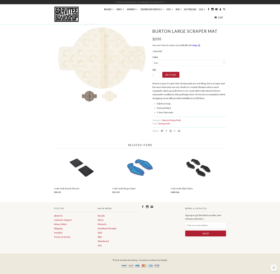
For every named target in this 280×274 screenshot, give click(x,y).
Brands (109, 9)
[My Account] (220, 10)
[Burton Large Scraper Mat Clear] (101, 58)
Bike (179, 9)
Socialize (58, 233)
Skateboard (190, 9)
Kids (170, 9)
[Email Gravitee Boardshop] (216, 10)
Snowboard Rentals (152, 9)
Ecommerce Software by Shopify (153, 260)
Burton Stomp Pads (171, 120)
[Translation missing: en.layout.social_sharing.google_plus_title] (174, 131)
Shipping (58, 228)
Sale (202, 9)
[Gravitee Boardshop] (74, 14)
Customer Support (63, 220)
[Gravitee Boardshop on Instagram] (212, 10)
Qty (154, 69)
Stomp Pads (164, 123)
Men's (120, 9)
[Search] (224, 10)
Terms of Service (62, 237)
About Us (58, 216)
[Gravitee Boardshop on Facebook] (208, 10)
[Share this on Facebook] (166, 131)
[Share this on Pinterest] (170, 131)
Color (155, 57)
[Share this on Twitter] (161, 130)
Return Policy (60, 224)
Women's (132, 9)
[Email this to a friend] (178, 131)
